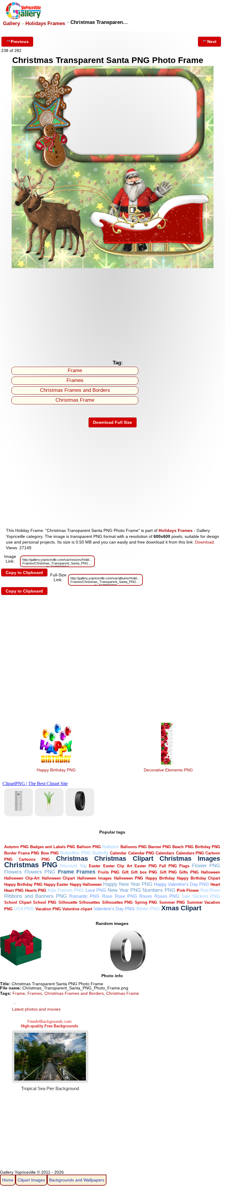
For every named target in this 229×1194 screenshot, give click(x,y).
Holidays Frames (45, 23)
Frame (75, 370)
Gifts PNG (188, 872)
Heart (215, 884)
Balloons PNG (133, 847)
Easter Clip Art (117, 866)
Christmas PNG (31, 865)
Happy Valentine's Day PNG (181, 884)
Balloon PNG (88, 847)
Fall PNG (168, 866)
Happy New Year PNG (127, 884)
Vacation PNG (48, 909)
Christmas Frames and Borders (75, 390)
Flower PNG (206, 865)
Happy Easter (56, 884)
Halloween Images (94, 878)
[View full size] (112, 266)
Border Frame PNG (21, 853)
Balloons (110, 846)
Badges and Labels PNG (52, 847)
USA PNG (24, 908)
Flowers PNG (39, 872)
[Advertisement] (112, 312)
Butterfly (100, 852)
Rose (107, 896)
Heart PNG (13, 890)
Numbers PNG (159, 890)
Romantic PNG (84, 896)
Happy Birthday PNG (56, 770)
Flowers (13, 872)
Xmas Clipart (181, 908)
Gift (125, 872)
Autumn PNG (16, 847)
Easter (94, 866)
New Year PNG (124, 890)
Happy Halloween (86, 884)
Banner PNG (159, 847)
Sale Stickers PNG (201, 896)
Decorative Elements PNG (168, 770)
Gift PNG (168, 872)
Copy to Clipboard (24, 572)
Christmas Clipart (123, 858)
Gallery (11, 23)
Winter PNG (148, 908)
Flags (184, 866)
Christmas (72, 858)
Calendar (118, 853)
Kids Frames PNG (66, 890)
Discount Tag (73, 865)
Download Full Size (112, 422)
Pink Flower (188, 890)
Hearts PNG (35, 890)
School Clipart (17, 902)
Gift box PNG (144, 872)
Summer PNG (172, 902)
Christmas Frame (74, 400)
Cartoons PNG (34, 859)
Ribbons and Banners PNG (35, 896)
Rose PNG (126, 896)
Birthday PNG (207, 847)
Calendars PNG (190, 853)
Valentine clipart (77, 909)
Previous (20, 41)
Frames (74, 380)
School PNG (44, 902)
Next (211, 41)
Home (7, 1180)
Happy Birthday (160, 878)
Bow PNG (49, 853)
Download (204, 542)
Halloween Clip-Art (21, 878)
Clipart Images (31, 1180)
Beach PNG (182, 847)
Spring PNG (146, 902)
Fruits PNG (108, 872)
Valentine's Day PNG (114, 908)
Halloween (210, 872)
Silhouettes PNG (117, 902)
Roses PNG (166, 896)
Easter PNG (145, 866)
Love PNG (96, 890)
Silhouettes (89, 902)
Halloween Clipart (58, 878)
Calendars (165, 853)
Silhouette (67, 902)
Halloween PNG (128, 878)
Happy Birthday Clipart (198, 878)
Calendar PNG (141, 853)
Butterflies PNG (75, 852)
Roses (145, 896)
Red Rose (210, 890)
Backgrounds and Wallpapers (76, 1180)
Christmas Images (190, 858)
